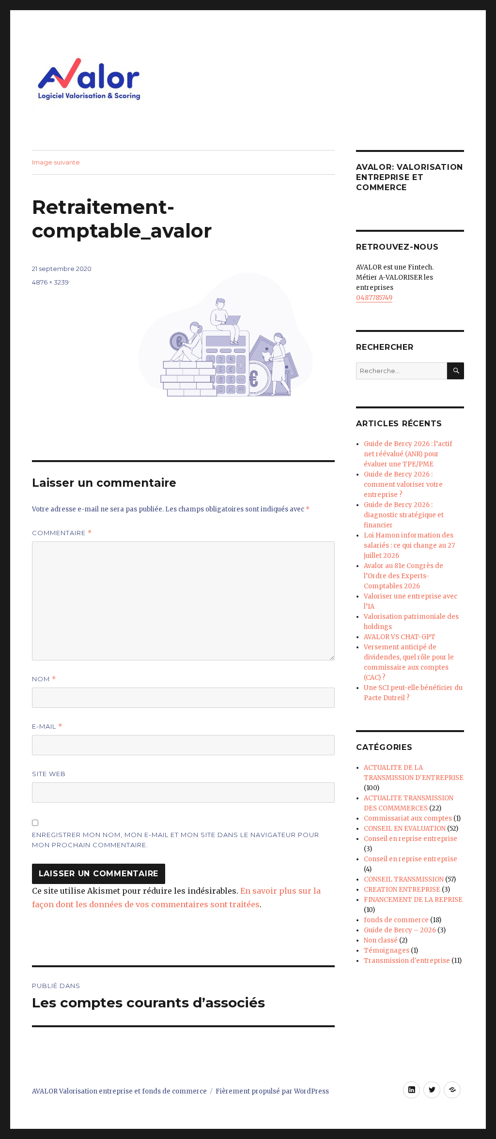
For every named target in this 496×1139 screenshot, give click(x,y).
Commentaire (62, 533)
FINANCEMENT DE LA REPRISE (413, 900)
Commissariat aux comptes (408, 818)
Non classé (381, 940)
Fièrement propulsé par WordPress (272, 1091)
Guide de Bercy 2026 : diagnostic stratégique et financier (404, 515)
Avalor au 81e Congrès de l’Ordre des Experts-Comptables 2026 (403, 576)
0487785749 (374, 298)
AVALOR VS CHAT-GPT (399, 637)
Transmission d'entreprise (407, 961)
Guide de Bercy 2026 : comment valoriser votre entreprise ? (403, 484)
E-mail (47, 726)
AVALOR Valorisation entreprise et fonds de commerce (119, 1091)
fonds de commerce (396, 920)
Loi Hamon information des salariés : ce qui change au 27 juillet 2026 (409, 545)
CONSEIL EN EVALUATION (405, 828)
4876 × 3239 (50, 282)
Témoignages (386, 950)
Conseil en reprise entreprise (410, 839)
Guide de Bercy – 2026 (400, 930)
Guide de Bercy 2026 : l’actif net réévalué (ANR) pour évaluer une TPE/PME (408, 454)
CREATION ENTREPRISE (402, 889)
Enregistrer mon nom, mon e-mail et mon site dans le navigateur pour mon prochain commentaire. (175, 840)
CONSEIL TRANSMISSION (404, 879)
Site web (49, 774)
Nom (44, 679)
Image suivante (56, 162)
